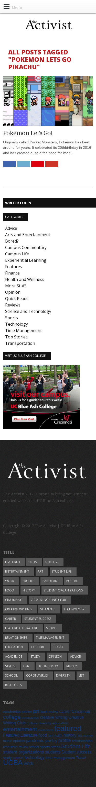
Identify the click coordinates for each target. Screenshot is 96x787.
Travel (58, 647)
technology (74, 609)
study (35, 656)
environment (45, 730)
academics (13, 656)
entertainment (17, 571)
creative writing (18, 609)
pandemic (50, 581)
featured (12, 562)
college (51, 562)
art (40, 571)
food (9, 590)
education (14, 647)
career (10, 619)
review (23, 747)
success (18, 757)
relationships (16, 637)
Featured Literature (21, 628)
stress (10, 666)
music (7, 741)
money (71, 666)
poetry (72, 581)
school (11, 675)
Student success (37, 619)
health (58, 735)
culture (38, 647)
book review (48, 666)
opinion (55, 656)
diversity (63, 675)
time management (50, 637)
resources (13, 685)
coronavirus (37, 675)
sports (51, 628)
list (81, 675)
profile (28, 581)
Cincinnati (13, 600)
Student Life (61, 571)
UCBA (32, 562)
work (9, 581)
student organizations (63, 590)
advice (75, 656)
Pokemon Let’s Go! (27, 133)
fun (26, 666)
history (29, 590)
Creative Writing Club (48, 600)
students (47, 609)
